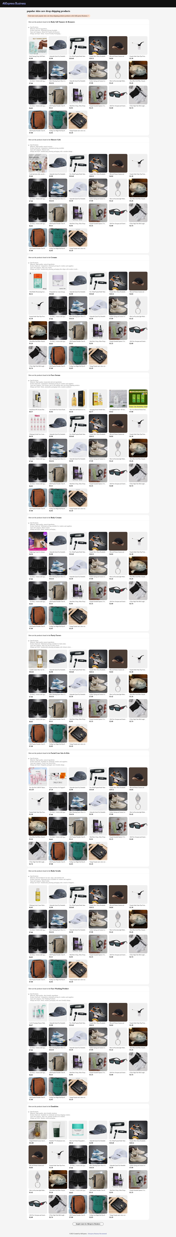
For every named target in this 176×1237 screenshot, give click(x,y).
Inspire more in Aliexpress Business (88, 1224)
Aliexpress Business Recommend (97, 1233)
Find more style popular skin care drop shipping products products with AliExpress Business (57, 16)
